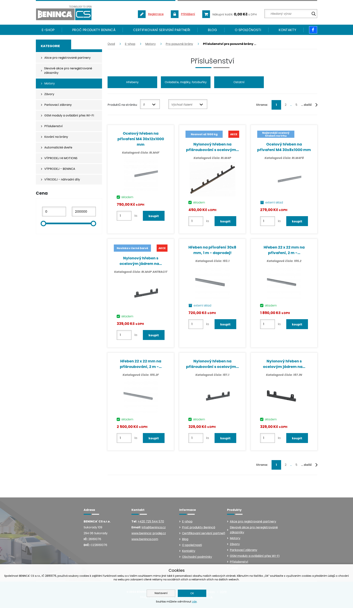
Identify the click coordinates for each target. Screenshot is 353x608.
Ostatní (239, 82)
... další (306, 105)
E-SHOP (48, 30)
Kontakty (287, 30)
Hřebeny (132, 82)
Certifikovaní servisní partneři (161, 30)
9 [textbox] (144, 104)
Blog (212, 30)
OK (192, 593)
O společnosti (248, 30)
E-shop (130, 44)
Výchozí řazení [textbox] (181, 104)
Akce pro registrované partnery (253, 521)
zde (194, 601)
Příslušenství (239, 562)
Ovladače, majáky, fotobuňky (186, 82)
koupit (154, 216)
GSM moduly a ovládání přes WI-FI (254, 556)
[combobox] (150, 104)
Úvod (111, 44)
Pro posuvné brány (179, 44)
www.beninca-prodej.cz (148, 533)
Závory (235, 544)
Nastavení (161, 593)
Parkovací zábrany (243, 550)
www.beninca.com (144, 539)
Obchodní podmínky (197, 557)
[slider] (43, 223)
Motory (150, 44)
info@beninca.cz (154, 527)
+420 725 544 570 (151, 521)
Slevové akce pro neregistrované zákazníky (254, 529)
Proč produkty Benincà (94, 30)
